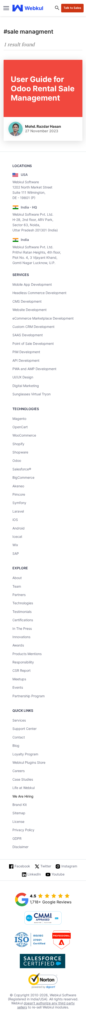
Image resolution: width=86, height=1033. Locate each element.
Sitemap (18, 813)
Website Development (29, 310)
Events (17, 687)
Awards (18, 645)
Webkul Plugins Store (28, 762)
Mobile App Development (32, 284)
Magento (19, 419)
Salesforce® (21, 469)
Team (16, 586)
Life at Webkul (23, 788)
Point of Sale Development (33, 343)
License (18, 821)
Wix (15, 545)
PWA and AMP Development (34, 369)
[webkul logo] (27, 8)
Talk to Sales (72, 8)
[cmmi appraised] (43, 918)
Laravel (18, 511)
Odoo (16, 460)
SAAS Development (27, 335)
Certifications (22, 620)
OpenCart (20, 427)
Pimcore (18, 494)
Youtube (58, 874)
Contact (18, 737)
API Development (25, 360)
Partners (19, 595)
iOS (15, 520)
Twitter (45, 866)
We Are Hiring (22, 796)
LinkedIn (34, 874)
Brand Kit (19, 805)
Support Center (24, 729)
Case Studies (22, 779)
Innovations (21, 637)
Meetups (19, 679)
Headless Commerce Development (39, 293)
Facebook (22, 866)
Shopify (18, 444)
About (17, 578)
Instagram (69, 866)
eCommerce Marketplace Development (43, 318)
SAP (15, 553)
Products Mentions (27, 654)
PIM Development (26, 352)
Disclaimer (20, 847)
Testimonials (22, 612)
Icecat (17, 536)
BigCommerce (23, 477)
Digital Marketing (25, 386)
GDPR (17, 838)
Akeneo (18, 486)
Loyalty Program (25, 754)
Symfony (19, 503)
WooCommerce (24, 435)
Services (19, 720)
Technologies (22, 603)
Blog (15, 745)
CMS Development (27, 301)
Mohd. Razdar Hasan (43, 126)
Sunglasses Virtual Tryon (31, 394)
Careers (18, 771)
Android (18, 528)
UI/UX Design (22, 377)
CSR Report (21, 670)
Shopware (20, 452)
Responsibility (23, 662)
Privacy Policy (23, 830)
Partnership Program (28, 696)
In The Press (22, 628)
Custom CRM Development (33, 327)
